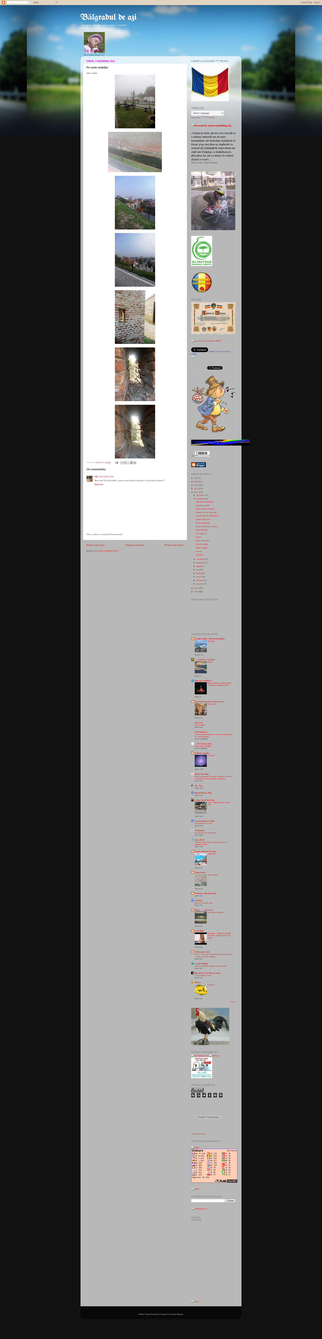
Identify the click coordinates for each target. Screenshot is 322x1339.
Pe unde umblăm (202, 544)
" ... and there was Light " (205, 660)
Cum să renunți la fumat (203, 975)
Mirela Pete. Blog (202, 774)
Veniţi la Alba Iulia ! (203, 519)
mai (198, 570)
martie (199, 577)
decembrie (200, 495)
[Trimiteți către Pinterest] (135, 462)
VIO (96, 477)
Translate (211, 117)
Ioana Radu (199, 840)
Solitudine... (212, 641)
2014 (196, 485)
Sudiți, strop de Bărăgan (203, 746)
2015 (196, 482)
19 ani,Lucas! (212, 704)
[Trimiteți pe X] (128, 462)
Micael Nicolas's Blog (203, 793)
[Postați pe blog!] (125, 462)
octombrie (200, 559)
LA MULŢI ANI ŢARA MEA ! (207, 516)
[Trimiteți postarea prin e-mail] (116, 462)
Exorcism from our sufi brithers (205, 833)
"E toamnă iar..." (202, 533)
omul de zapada (213, 875)
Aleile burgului (201, 548)
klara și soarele (200, 725)
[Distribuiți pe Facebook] (131, 462)
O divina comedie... (202, 753)
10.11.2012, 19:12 (106, 477)
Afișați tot (233, 1002)
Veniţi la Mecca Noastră (205, 509)
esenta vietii (212, 854)
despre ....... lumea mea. (204, 910)
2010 (196, 592)
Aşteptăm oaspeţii (202, 505)
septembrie (200, 563)
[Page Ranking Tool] (200, 1056)
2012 (196, 492)
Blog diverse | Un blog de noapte (208, 973)
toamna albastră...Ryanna (205, 851)
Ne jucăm (199, 555)
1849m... (211, 662)
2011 (196, 588)
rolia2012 (199, 900)
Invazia (198, 551)
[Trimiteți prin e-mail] (122, 462)
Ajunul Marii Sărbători (204, 502)
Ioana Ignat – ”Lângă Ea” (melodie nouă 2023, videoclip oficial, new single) (219, 935)
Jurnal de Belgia (201, 964)
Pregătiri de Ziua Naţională (206, 512)
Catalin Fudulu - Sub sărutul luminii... (210, 639)
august (199, 566)
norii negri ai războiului (216, 912)
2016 (196, 478)
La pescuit (211, 985)
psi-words (198, 723)
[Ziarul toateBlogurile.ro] (195, 1301)
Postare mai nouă (95, 545)
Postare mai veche (174, 545)
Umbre (198, 537)
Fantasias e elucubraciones (205, 893)
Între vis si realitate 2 (203, 681)
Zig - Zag (198, 786)
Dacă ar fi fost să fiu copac (203, 903)
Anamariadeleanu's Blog (204, 821)
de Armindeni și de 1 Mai (203, 823)
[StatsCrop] (214, 1056)
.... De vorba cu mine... (204, 744)
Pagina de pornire (134, 545)
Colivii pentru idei (202, 952)
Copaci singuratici (203, 540)
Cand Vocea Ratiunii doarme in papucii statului (211, 966)
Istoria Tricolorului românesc (207, 526)
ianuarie (199, 584)
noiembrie (200, 499)
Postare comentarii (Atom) (108, 551)
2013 (196, 489)
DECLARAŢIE (201, 530)
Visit (198, 1134)
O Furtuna (211, 755)
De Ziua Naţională (203, 523)
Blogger (180, 1314)
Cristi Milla (199, 931)
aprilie (199, 573)
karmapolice (200, 830)
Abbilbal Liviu (214, 351)
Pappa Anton (200, 872)
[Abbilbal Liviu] (199, 369)
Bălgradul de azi (108, 17)
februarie (200, 580)
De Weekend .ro (201, 732)
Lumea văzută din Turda (205, 800)
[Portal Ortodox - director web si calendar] (202, 456)
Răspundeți (99, 484)
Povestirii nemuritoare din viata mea (210, 702)
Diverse (198, 982)
